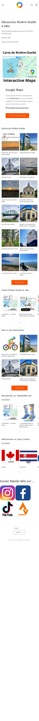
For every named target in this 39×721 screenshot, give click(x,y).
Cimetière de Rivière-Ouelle (10, 249)
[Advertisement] (19, 632)
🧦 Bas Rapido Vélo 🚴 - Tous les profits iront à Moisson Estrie (27, 425)
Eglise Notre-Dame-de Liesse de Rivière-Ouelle (27, 201)
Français (18, 532)
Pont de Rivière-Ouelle (8, 224)
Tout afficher (19, 282)
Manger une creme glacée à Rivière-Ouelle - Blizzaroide (28, 225)
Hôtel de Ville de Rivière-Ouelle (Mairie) (27, 249)
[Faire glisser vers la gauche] (15, 322)
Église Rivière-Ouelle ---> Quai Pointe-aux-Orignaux (27, 315)
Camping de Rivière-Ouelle (27, 153)
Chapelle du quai (6, 177)
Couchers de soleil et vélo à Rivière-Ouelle (9, 153)
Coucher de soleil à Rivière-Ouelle (9, 201)
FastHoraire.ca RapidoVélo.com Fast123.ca (21, 539)
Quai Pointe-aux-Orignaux (27, 177)
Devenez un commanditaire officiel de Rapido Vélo (9, 355)
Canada (4, 467)
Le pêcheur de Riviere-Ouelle (26, 274)
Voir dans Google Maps (17, 115)
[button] (2, 5)
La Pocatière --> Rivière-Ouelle (9, 315)
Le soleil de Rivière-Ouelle (9, 273)
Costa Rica (23, 467)
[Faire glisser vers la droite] (24, 322)
